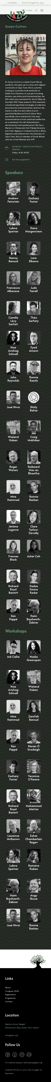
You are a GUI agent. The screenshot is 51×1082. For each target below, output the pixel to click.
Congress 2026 (12, 991)
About (8, 987)
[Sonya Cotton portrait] (25, 54)
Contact (9, 1001)
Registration (10, 994)
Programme (10, 998)
